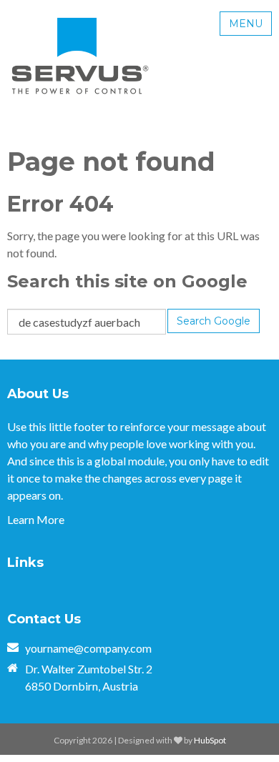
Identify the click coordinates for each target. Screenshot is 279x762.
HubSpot (210, 740)
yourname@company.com (88, 648)
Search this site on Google (127, 281)
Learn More (35, 519)
